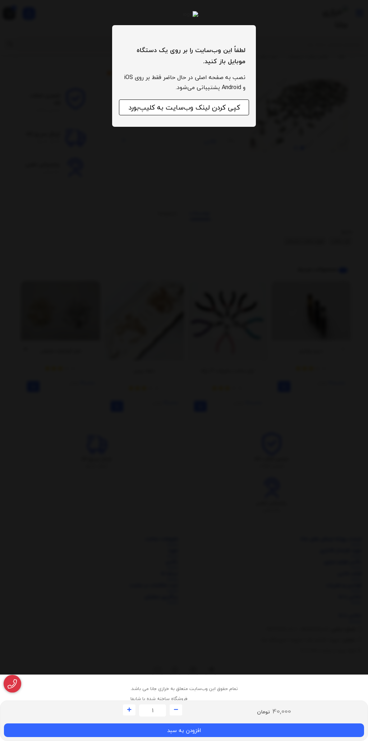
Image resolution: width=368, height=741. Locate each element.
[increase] (129, 710)
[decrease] (176, 710)
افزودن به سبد (184, 730)
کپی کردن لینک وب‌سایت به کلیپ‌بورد (184, 107)
